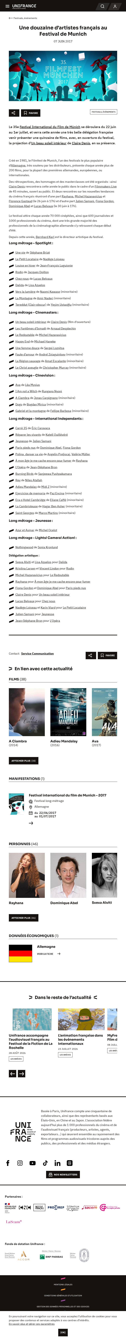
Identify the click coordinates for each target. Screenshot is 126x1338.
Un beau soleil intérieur (48, 143)
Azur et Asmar (24, 530)
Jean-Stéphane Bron (43, 467)
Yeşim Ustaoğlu (61, 305)
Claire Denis (81, 143)
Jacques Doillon (38, 272)
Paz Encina (57, 493)
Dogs (18, 404)
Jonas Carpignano (46, 398)
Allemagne (18, 165)
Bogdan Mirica (36, 404)
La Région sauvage (27, 361)
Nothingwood (24, 547)
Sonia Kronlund (48, 547)
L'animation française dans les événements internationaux (80, 1039)
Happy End (22, 341)
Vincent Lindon (49, 568)
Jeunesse (21, 441)
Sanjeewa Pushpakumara (55, 474)
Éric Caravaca (41, 428)
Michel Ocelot (48, 530)
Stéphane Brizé (40, 252)
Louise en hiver (25, 265)
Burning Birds (24, 474)
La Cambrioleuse (26, 506)
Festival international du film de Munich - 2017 (67, 795)
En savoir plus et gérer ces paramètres (32, 1324)
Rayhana (67, 196)
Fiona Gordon (105, 201)
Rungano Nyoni (52, 391)
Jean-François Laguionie (56, 265)
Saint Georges (24, 513)
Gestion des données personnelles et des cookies (63, 1306)
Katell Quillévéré (57, 435)
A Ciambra (22, 398)
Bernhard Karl (45, 237)
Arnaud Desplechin (63, 328)
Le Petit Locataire (27, 259)
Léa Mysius (32, 385)
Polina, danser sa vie (29, 454)
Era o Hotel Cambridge (30, 500)
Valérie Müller (81, 454)
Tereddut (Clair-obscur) (30, 305)
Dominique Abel (19, 206)
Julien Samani (84, 201)
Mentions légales (63, 1284)
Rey (18, 480)
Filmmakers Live (106, 186)
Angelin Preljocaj (58, 454)
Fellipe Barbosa (60, 411)
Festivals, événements (104, 112)
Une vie (20, 252)
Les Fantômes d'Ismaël (30, 328)
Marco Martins (48, 513)
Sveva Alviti (23, 562)
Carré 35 (21, 428)
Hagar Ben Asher (53, 506)
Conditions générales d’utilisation (63, 1295)
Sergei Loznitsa (54, 348)
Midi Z (45, 487)
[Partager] (14, 113)
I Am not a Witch (26, 391)
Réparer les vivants (28, 435)
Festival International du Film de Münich (50, 127)
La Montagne (23, 298)
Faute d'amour (24, 354)
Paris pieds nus (25, 448)
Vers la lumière (25, 292)
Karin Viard (48, 607)
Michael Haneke (45, 341)
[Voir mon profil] (115, 6)
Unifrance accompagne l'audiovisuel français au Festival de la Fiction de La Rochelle (30, 1041)
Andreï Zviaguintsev (52, 354)
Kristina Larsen (25, 568)
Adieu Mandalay (26, 487)
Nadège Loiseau (53, 259)
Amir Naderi (45, 298)
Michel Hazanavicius (88, 196)
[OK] (63, 1332)
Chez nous (22, 279)
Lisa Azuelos (37, 285)
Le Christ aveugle (26, 367)
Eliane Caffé (58, 500)
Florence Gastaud (20, 201)
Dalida (19, 285)
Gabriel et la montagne (30, 411)
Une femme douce (27, 348)
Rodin (19, 272)
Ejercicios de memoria (30, 493)
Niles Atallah (33, 480)
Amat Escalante (55, 361)
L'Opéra (20, 467)
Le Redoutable (24, 335)
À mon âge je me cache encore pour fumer (43, 460)
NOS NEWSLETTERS (65, 1174)
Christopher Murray (56, 367)
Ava (18, 385)
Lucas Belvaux (43, 206)
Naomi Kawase (50, 292)
